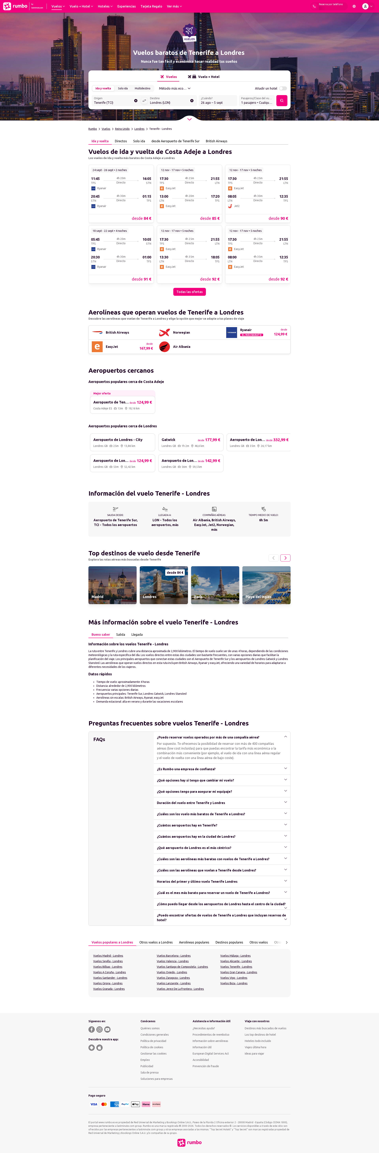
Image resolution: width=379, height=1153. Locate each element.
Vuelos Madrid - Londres (108, 955)
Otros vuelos (259, 942)
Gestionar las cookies (154, 1053)
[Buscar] (281, 100)
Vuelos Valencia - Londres (173, 961)
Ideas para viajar (254, 1053)
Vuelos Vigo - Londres (233, 977)
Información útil (202, 1047)
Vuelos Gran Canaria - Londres (238, 972)
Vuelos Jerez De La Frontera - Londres (180, 988)
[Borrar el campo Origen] (135, 100)
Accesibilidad (201, 1059)
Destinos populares (229, 942)
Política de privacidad (153, 1041)
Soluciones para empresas (157, 1078)
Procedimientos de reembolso (211, 1034)
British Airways (216, 141)
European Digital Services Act (211, 1053)
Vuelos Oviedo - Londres (172, 972)
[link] (121, 193)
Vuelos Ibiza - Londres (234, 983)
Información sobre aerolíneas (210, 1041)
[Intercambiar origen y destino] (144, 100)
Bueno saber (101, 634)
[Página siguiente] (285, 558)
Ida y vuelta (103, 88)
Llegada (137, 634)
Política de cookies (152, 1047)
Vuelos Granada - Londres (109, 988)
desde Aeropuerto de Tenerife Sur (175, 141)
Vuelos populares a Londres (112, 942)
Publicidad (147, 1066)
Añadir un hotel (266, 88)
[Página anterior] (273, 558)
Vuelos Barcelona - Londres (174, 955)
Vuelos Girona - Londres (108, 983)
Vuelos (106, 128)
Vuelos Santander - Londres (110, 977)
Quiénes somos (150, 1028)
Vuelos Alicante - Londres (236, 961)
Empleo (145, 1059)
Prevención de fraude (206, 1066)
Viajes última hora (255, 1047)
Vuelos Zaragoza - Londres (173, 977)
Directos (121, 141)
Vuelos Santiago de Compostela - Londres (182, 966)
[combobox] (116, 101)
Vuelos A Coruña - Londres (109, 972)
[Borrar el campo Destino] (192, 100)
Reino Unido (122, 128)
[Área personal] (368, 6)
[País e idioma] (354, 6)
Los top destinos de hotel (260, 1034)
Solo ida (123, 88)
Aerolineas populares (194, 942)
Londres (139, 128)
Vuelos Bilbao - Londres (107, 966)
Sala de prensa (150, 1072)
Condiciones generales (155, 1034)
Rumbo (92, 128)
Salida (120, 634)
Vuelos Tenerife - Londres (236, 966)
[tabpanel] (189, 220)
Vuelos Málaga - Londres (235, 955)
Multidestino (142, 88)
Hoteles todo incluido (258, 1041)
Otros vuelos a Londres (156, 942)
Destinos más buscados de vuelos (265, 1028)
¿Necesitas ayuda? (204, 1028)
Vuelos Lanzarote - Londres (174, 983)
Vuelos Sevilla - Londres (108, 961)
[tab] (168, 76)
